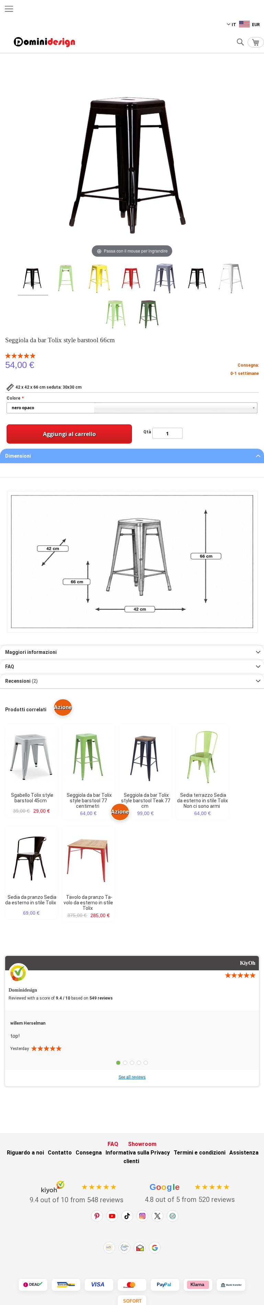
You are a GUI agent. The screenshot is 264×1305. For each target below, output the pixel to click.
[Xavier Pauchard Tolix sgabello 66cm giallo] (99, 279)
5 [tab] (146, 1063)
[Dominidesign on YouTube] (112, 1216)
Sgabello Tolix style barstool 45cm (32, 797)
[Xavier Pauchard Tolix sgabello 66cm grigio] (165, 279)
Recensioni (20, 681)
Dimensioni (18, 456)
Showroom (142, 1144)
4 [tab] (139, 1063)
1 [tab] (118, 1063)
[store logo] (44, 42)
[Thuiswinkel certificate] (139, 1247)
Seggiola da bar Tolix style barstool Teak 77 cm (145, 800)
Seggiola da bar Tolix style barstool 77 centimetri (89, 800)
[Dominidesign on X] (157, 1216)
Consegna (89, 1152)
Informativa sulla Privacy (138, 1152)
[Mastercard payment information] (132, 1284)
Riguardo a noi (25, 1152)
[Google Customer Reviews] (155, 1247)
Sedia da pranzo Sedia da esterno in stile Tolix (30, 899)
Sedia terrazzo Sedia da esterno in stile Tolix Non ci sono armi (202, 800)
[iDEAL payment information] (33, 1284)
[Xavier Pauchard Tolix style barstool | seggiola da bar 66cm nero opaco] (33, 279)
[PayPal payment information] (165, 1284)
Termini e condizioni (200, 1152)
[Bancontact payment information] (66, 1284)
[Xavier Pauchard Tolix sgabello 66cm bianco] (231, 280)
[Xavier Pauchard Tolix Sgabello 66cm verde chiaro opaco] (115, 315)
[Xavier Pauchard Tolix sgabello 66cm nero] (198, 279)
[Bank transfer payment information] (231, 1284)
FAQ (9, 666)
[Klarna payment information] (198, 1284)
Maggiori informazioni (31, 652)
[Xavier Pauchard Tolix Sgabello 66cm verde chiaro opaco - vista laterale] (66, 279)
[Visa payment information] (99, 1284)
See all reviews (132, 1077)
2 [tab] (125, 1063)
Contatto (60, 1152)
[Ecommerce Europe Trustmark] (124, 1247)
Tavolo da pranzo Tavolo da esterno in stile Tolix (88, 902)
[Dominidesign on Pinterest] (97, 1216)
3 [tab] (132, 1063)
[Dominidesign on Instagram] (142, 1216)
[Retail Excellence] (109, 1247)
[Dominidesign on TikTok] (127, 1216)
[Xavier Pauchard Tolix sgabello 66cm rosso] (132, 279)
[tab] (132, 456)
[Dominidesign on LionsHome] (172, 1216)
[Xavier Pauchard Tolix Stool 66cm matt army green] (148, 315)
